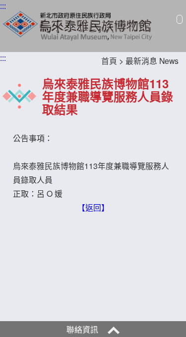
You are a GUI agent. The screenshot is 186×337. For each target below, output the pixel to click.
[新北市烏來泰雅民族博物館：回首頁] (78, 24)
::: (3, 5)
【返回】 (93, 207)
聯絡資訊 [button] (83, 329)
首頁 (109, 60)
